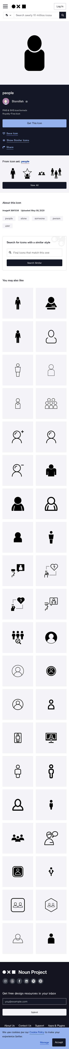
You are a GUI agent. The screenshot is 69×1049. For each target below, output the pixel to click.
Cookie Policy (36, 1032)
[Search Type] (8, 15)
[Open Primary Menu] (5, 6)
